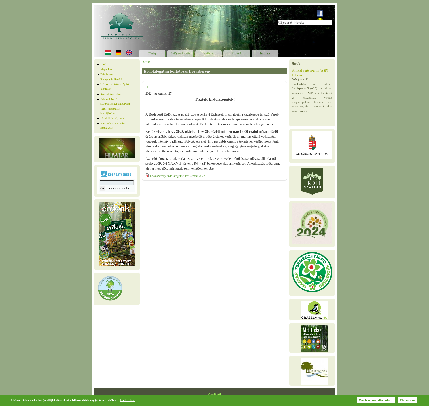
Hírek (103, 64)
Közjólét (237, 53)
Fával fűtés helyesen (112, 118)
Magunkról (106, 69)
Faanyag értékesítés (111, 79)
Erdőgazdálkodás (180, 53)
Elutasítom (407, 400)
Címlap (152, 53)
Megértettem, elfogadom (375, 400)
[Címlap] (122, 43)
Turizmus (265, 53)
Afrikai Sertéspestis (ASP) (310, 70)
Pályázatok (106, 74)
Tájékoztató (127, 400)
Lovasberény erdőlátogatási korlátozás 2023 (177, 176)
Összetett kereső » (118, 188)
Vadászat (208, 53)
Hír (149, 87)
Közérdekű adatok (110, 94)
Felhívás (297, 75)
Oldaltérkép (214, 393)
